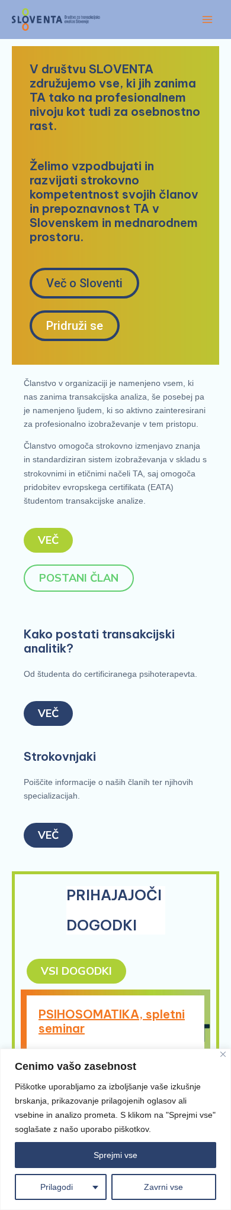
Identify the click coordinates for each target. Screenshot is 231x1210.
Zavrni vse (163, 1187)
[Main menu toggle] (207, 19)
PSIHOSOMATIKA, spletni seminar (111, 1021)
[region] (115, 1129)
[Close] (223, 1054)
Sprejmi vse (115, 1155)
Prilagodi (56, 1187)
